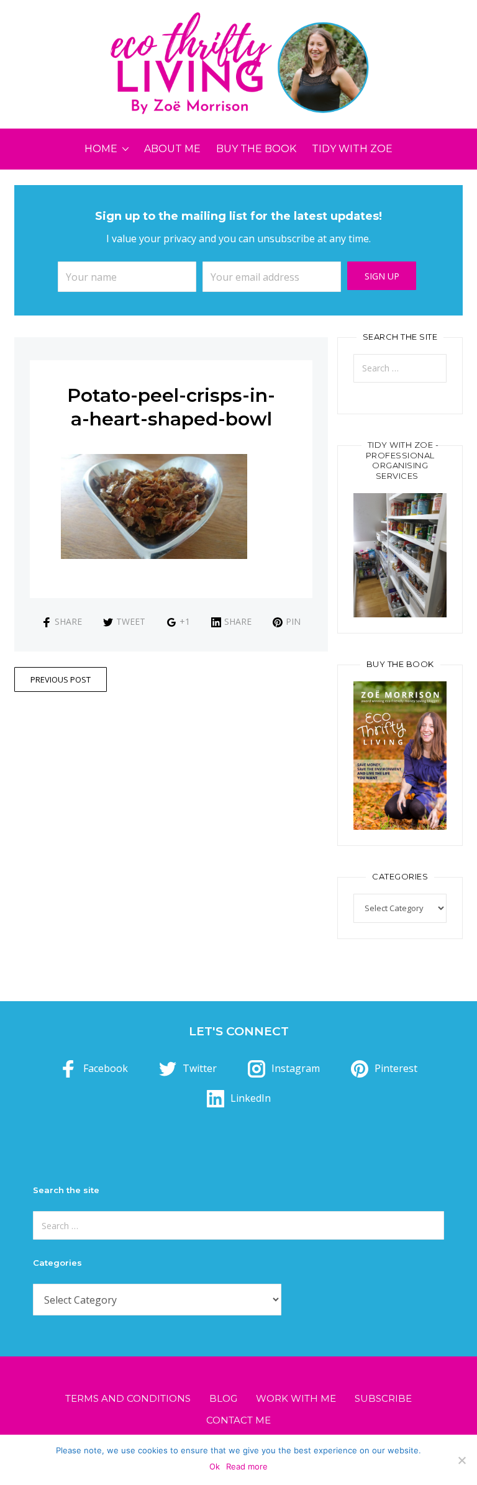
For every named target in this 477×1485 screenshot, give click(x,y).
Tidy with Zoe (352, 149)
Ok (214, 1466)
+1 (184, 621)
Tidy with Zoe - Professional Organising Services (402, 460)
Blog (223, 1398)
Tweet (130, 621)
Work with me (296, 1398)
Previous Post (60, 679)
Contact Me (238, 1420)
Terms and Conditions (128, 1398)
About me (172, 149)
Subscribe (383, 1398)
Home (100, 149)
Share (68, 621)
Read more (247, 1466)
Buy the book (256, 149)
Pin (293, 621)
